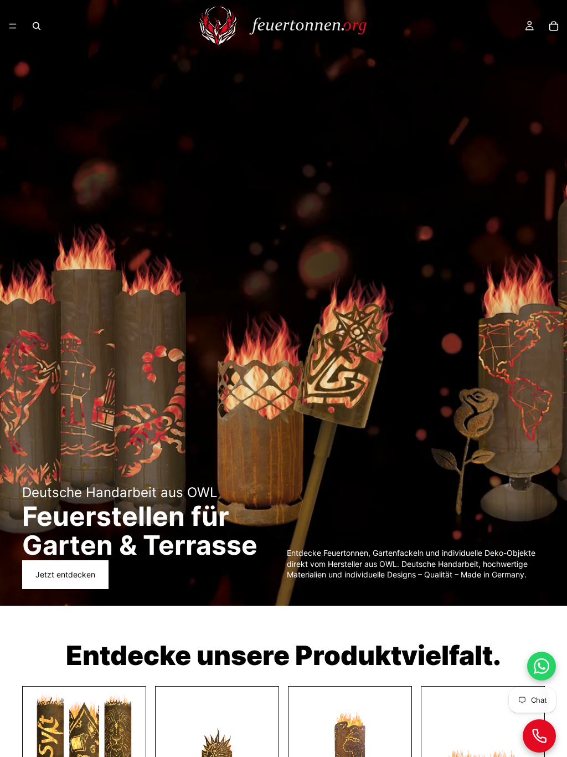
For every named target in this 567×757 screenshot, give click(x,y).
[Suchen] (36, 26)
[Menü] (12, 26)
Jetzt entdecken (65, 574)
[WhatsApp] (541, 666)
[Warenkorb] (554, 26)
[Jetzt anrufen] (539, 736)
